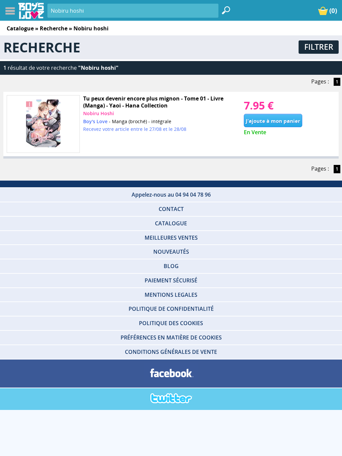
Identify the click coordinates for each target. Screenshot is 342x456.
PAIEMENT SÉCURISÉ (171, 280)
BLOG (171, 266)
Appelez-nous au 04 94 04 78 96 (171, 194)
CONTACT (171, 209)
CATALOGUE (171, 223)
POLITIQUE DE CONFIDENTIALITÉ (171, 308)
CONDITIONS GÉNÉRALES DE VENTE (171, 352)
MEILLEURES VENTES (171, 237)
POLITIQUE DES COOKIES (171, 323)
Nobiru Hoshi (98, 113)
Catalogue (20, 28)
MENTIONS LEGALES (171, 294)
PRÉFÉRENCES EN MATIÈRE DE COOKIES (171, 337)
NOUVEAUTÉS (171, 251)
